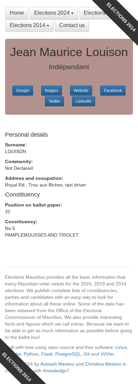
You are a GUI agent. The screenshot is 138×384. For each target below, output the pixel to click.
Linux (121, 347)
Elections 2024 (52, 13)
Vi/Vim (107, 354)
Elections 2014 (28, 25)
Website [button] (81, 90)
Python (31, 354)
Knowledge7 (56, 370)
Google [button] (22, 90)
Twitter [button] (54, 101)
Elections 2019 (102, 13)
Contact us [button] (72, 25)
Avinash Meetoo (57, 364)
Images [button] (51, 90)
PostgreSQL (68, 354)
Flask (47, 354)
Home (17, 13)
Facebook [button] (113, 90)
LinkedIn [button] (83, 101)
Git (87, 354)
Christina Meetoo (103, 364)
